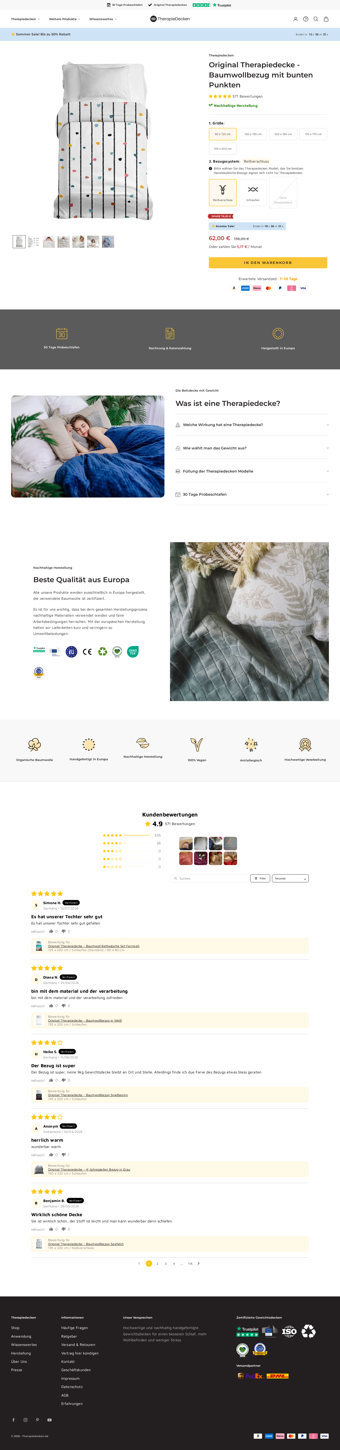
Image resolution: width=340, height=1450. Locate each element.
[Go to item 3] (215, 843)
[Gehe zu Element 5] (78, 241)
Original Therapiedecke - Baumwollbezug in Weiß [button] (85, 1020)
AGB (64, 1395)
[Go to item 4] (230, 843)
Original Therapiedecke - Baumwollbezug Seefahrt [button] (86, 1244)
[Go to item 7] (215, 858)
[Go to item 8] (230, 858)
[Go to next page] (200, 1263)
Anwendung (21, 1336)
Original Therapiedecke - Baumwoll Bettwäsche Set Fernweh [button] (93, 946)
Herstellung (21, 1353)
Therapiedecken (221, 55)
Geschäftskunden (76, 1370)
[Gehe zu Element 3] (48, 241)
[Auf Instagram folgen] (25, 1420)
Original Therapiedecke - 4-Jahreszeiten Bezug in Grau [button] (89, 1169)
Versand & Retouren (78, 1344)
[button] (220, 96)
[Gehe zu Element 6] (93, 241)
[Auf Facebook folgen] (13, 1420)
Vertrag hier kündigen (80, 1353)
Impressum (70, 1378)
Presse (16, 1370)
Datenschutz (72, 1387)
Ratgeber (69, 1336)
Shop (15, 1328)
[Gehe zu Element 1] (19, 241)
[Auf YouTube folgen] (49, 1420)
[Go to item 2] (200, 843)
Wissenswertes (24, 1344)
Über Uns (19, 1361)
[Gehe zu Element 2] (34, 241)
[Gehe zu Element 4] (63, 241)
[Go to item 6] (200, 858)
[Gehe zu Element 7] (108, 241)
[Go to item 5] (186, 858)
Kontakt (68, 1361)
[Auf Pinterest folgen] (37, 1420)
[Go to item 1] (186, 843)
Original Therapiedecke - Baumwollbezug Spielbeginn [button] (88, 1095)
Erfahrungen (72, 1403)
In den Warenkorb (268, 262)
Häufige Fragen (74, 1328)
